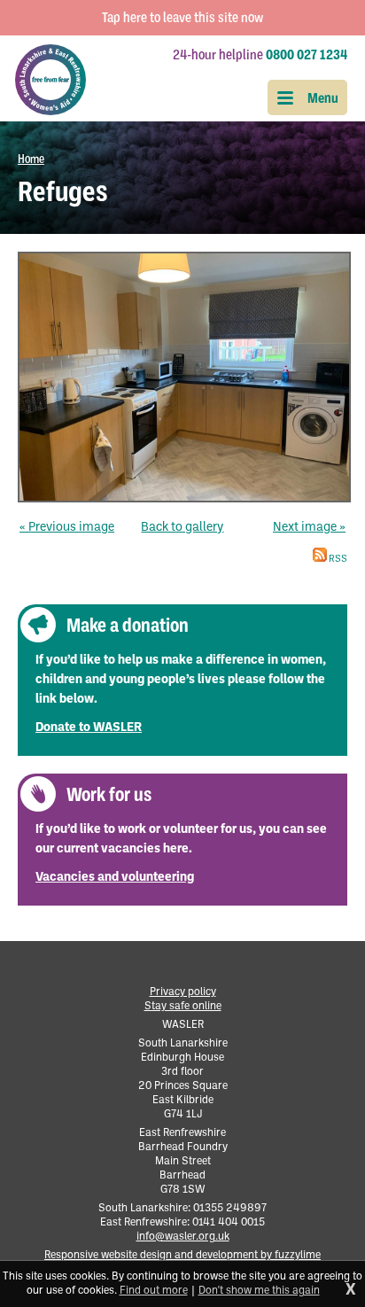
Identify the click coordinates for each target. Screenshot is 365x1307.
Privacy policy (183, 992)
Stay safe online (182, 1006)
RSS (337, 559)
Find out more (154, 1291)
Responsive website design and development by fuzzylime (182, 1255)
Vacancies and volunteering (114, 877)
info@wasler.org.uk (182, 1237)
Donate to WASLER (88, 728)
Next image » (309, 527)
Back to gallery (182, 527)
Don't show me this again (259, 1291)
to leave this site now (182, 18)
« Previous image (66, 527)
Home (31, 159)
